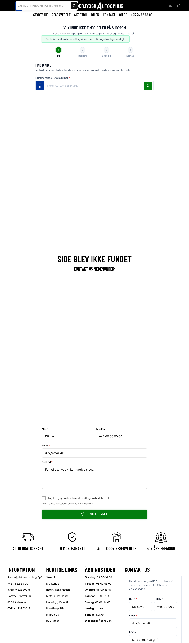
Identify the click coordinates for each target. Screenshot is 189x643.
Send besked (97, 514)
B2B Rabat (52, 620)
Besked (47, 461)
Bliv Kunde (52, 583)
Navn (45, 428)
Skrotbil (50, 577)
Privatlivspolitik (55, 608)
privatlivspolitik (85, 503)
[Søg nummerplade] (148, 86)
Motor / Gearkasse (57, 595)
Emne (132, 632)
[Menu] (11, 5)
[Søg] (74, 5)
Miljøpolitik (52, 614)
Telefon (100, 428)
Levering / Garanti (57, 602)
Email (46, 445)
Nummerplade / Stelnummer (52, 77)
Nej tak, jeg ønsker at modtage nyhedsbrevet (78, 498)
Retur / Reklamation (58, 589)
